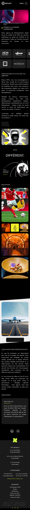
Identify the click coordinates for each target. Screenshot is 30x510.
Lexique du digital (15, 497)
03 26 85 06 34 (8, 473)
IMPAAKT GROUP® (15, 495)
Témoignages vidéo (15, 487)
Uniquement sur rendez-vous (15, 478)
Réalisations (15, 491)
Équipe (15, 489)
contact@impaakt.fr (8, 475)
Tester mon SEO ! (15, 493)
